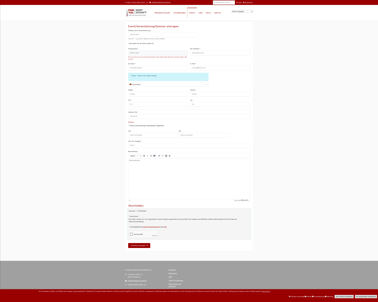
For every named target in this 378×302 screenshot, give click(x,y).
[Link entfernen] (162, 155)
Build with (237, 200)
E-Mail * (193, 64)
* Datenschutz (133, 216)
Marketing (329, 296)
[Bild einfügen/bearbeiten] (166, 155)
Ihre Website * (195, 49)
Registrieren (248, 2)
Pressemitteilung (162, 13)
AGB (165, 227)
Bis (180, 131)
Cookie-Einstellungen (176, 280)
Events (192, 13)
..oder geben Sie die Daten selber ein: (141, 43)
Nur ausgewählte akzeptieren (366, 296)
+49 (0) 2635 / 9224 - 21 (137, 284)
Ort (191, 100)
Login (240, 2)
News (208, 13)
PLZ (129, 100)
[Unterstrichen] (151, 155)
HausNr (192, 90)
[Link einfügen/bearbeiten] (159, 155)
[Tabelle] (155, 155)
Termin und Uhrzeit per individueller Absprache (146, 126)
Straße (130, 90)
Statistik (309, 296)
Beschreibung (132, 151)
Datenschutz (173, 273)
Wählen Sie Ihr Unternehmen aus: (139, 30)
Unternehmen (180, 13)
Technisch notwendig (297, 296)
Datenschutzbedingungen (151, 227)
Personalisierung (319, 296)
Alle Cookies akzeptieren (344, 296)
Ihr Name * (131, 64)
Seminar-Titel (132, 112)
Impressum (172, 270)
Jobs (201, 13)
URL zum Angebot (134, 141)
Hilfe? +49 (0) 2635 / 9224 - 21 (137, 2)
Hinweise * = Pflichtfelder (137, 211)
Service (217, 13)
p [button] (129, 200)
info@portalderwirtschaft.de (161, 2)
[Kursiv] (147, 155)
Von (129, 131)
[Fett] (144, 155)
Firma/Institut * (133, 49)
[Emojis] (169, 155)
